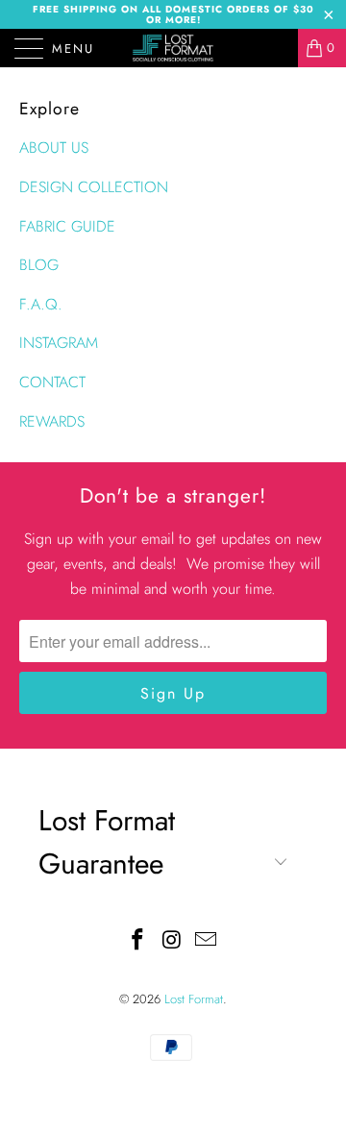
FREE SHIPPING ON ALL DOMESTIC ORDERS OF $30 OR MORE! (173, 14)
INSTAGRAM (58, 343)
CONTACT (52, 382)
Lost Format (193, 999)
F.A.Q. (40, 304)
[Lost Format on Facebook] (137, 941)
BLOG (39, 265)
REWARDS (52, 421)
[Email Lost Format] (206, 941)
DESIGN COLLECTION (93, 187)
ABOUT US (53, 147)
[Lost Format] (173, 48)
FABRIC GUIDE (67, 226)
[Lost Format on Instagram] (172, 941)
